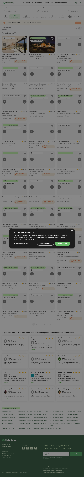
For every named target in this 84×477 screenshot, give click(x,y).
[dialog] (42, 238)
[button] (21, 244)
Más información (29, 239)
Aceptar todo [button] (62, 243)
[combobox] (72, 231)
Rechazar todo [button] (45, 243)
